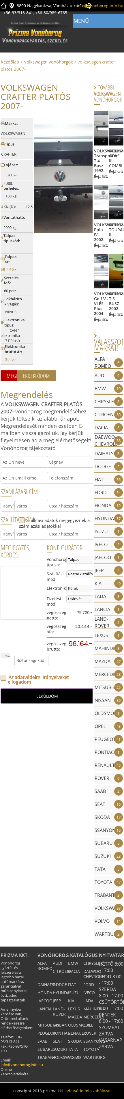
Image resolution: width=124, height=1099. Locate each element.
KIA (71, 1000)
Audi (57, 963)
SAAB (42, 1041)
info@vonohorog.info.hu (100, 5)
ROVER (89, 1033)
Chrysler (93, 963)
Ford (88, 984)
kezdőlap (10, 62)
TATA (73, 1049)
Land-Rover (59, 1011)
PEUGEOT (46, 1033)
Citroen (61, 971)
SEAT (57, 1041)
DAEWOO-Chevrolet (94, 974)
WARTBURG (94, 1057)
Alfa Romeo (44, 965)
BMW (73, 963)
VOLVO (74, 1057)
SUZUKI (60, 1049)
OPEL (88, 1025)
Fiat (72, 984)
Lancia (44, 1009)
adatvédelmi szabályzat (88, 1091)
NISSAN (60, 1025)
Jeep (57, 1000)
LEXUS (74, 1009)
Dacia (74, 971)
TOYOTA (91, 1049)
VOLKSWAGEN (66, 1057)
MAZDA (75, 1017)
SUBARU (45, 1049)
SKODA (75, 1041)
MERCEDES (93, 1017)
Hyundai (62, 992)
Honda (44, 992)
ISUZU (74, 992)
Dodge (60, 984)
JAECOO (44, 1000)
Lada (88, 1000)
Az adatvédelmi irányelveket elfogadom (38, 679)
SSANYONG (94, 1041)
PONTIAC (61, 1033)
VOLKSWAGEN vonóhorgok (48, 62)
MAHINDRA (94, 1009)
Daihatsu (47, 984)
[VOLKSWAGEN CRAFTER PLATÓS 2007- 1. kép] (63, 175)
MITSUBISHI (48, 1025)
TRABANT (46, 1057)
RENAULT (77, 1033)
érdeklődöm (36, 376)
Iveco (89, 992)
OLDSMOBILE (80, 1025)
